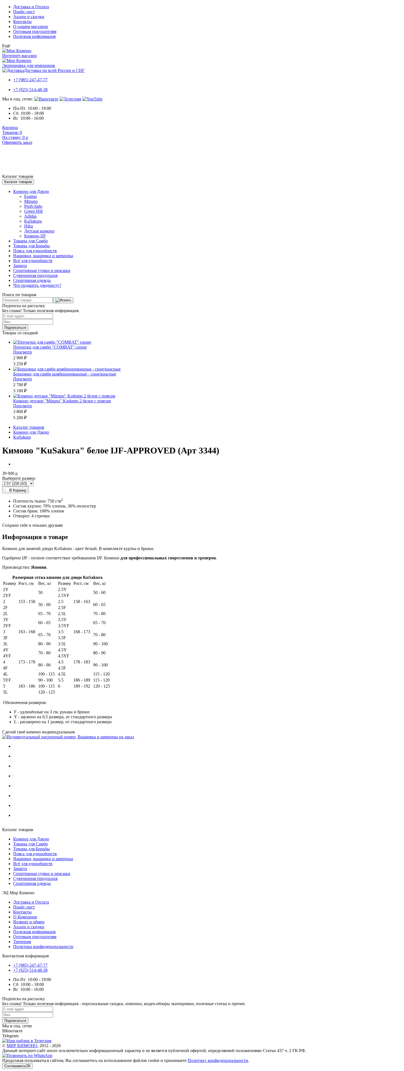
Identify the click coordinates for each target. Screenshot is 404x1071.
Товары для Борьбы (31, 245)
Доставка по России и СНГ (54, 70)
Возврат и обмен (29, 921)
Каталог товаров (18, 182)
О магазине (30, 26)
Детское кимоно (39, 231)
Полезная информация (34, 36)
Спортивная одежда (32, 280)
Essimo (30, 196)
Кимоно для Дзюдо (31, 191)
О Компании (25, 917)
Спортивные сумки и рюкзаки (41, 270)
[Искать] (63, 300)
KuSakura (33, 221)
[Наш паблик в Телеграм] (70, 99)
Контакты (22, 21)
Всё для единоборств (32, 260)
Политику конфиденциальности (218, 1060)
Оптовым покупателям (34, 31)
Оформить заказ (17, 142)
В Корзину (17, 490)
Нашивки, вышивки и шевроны (43, 255)
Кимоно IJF (35, 236)
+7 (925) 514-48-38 (30, 89)
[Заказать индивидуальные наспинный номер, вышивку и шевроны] (68, 736)
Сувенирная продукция (35, 275)
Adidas (30, 216)
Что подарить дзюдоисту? (37, 285)
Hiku (28, 226)
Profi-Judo (33, 206)
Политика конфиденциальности (43, 946)
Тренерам (22, 941)
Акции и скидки (28, 16)
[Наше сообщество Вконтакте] (46, 99)
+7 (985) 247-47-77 (30, 79)
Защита (20, 265)
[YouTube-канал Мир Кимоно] (92, 99)
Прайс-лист (24, 11)
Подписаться (15, 328)
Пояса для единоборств (35, 250)
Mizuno (31, 201)
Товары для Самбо (30, 241)
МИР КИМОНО (22, 1045)
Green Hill (33, 211)
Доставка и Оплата (31, 6)
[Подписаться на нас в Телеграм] (26, 1040)
